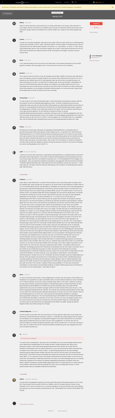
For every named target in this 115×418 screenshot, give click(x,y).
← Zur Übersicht (7, 13)
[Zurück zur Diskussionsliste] (2, 2)
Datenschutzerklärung (62, 411)
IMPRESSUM (50, 411)
